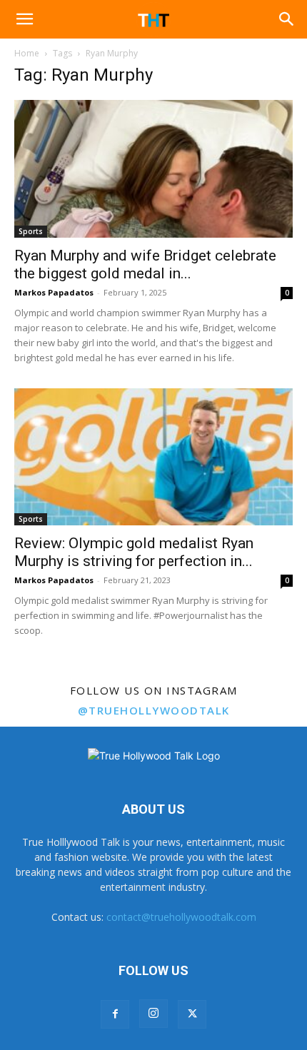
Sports (31, 231)
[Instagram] (153, 1013)
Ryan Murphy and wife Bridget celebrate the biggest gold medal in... (145, 264)
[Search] (287, 19)
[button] (24, 19)
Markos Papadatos (54, 292)
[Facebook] (115, 1014)
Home (26, 53)
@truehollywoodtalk (154, 710)
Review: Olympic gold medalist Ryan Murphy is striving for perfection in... (133, 552)
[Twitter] (192, 1014)
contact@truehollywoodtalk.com (181, 917)
